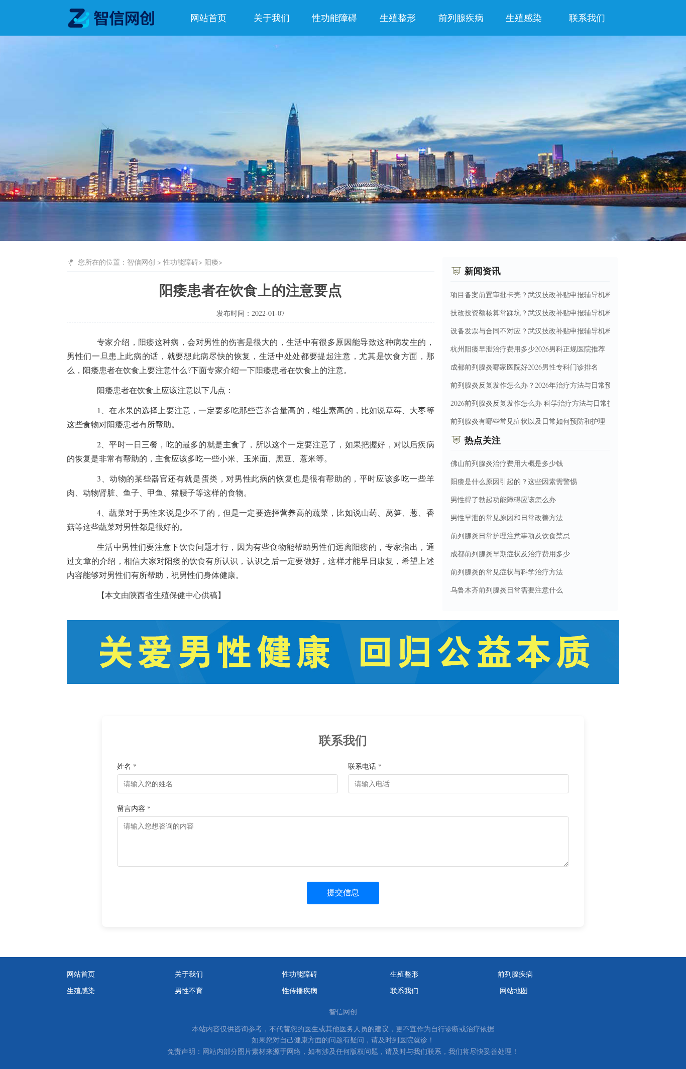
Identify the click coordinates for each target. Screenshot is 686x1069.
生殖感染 (524, 18)
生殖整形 (398, 18)
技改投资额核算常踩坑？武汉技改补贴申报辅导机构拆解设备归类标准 (559, 312)
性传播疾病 (299, 990)
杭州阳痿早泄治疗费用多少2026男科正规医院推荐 (527, 348)
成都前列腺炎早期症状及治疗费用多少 (510, 553)
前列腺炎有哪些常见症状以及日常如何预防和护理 (527, 420)
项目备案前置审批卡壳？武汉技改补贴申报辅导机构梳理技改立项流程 (559, 294)
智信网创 (141, 262)
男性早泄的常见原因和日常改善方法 (506, 517)
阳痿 (211, 262)
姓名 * (127, 766)
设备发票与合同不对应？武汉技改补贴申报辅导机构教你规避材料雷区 (559, 330)
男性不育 (189, 990)
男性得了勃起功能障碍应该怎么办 (503, 499)
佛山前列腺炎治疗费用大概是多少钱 (506, 463)
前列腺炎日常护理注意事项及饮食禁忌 (510, 535)
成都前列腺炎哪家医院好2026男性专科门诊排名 (524, 366)
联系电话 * (365, 766)
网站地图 (514, 990)
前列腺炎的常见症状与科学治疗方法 (506, 571)
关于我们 (272, 18)
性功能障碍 (334, 18)
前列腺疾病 (461, 18)
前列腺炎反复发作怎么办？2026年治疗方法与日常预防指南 (541, 384)
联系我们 (587, 18)
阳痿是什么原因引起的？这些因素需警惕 (513, 481)
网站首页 (208, 18)
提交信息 (343, 892)
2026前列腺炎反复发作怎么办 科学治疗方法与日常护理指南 (542, 402)
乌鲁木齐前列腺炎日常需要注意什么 (506, 590)
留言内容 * (134, 808)
